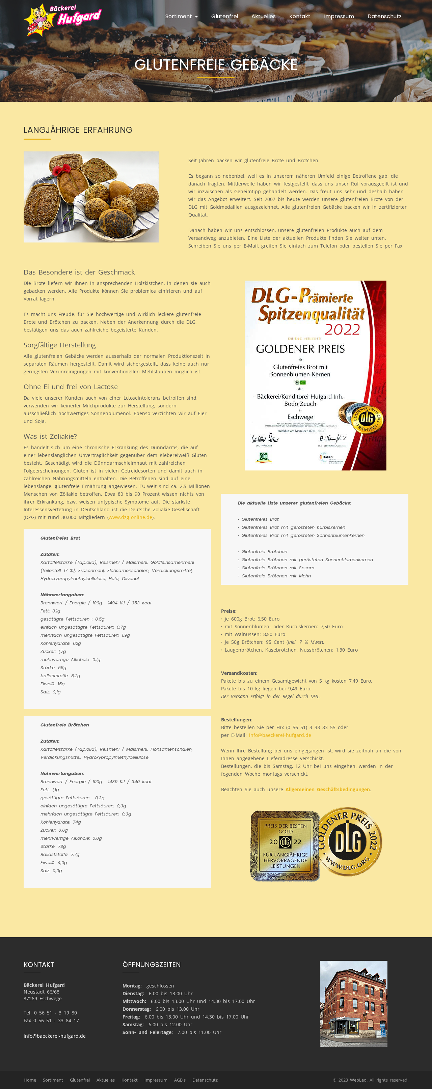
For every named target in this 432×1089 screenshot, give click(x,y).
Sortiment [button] (179, 16)
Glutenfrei (224, 16)
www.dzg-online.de (130, 517)
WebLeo (358, 1080)
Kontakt (299, 16)
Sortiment (53, 1080)
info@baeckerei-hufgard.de (280, 735)
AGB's (180, 1080)
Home (30, 1080)
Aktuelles (263, 16)
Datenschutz (385, 16)
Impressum (339, 16)
